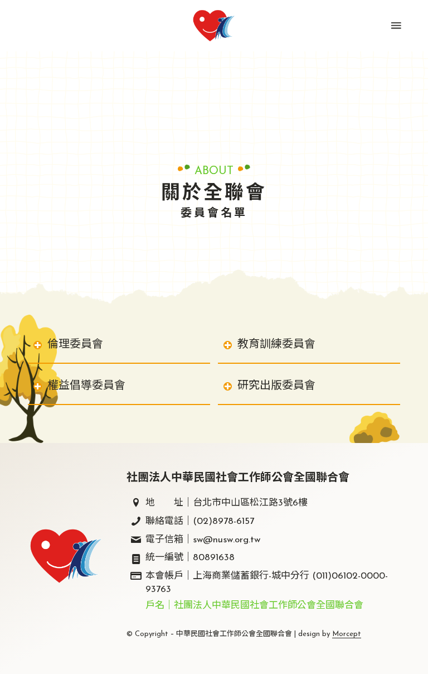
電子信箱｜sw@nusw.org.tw (202, 540)
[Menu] (395, 26)
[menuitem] (395, 26)
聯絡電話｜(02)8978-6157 (199, 521)
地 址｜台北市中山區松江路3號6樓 (226, 503)
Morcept (346, 634)
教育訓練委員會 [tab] (276, 344)
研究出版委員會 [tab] (276, 386)
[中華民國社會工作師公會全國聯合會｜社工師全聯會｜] (214, 26)
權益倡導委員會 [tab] (86, 386)
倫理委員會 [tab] (75, 344)
